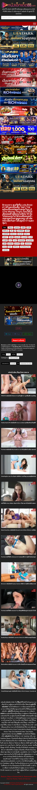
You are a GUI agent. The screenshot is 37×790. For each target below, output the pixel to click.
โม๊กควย (10, 227)
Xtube (10, 246)
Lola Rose (5, 250)
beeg (4, 246)
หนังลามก (13, 234)
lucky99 (13, 363)
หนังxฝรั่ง (20, 234)
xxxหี (30, 237)
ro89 (4, 243)
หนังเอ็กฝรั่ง (6, 234)
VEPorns (16, 246)
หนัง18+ (5, 237)
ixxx (22, 243)
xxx (10, 240)
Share (9, 334)
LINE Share (27, 334)
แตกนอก (17, 227)
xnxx (14, 240)
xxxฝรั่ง (5, 240)
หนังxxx (27, 234)
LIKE (19, 328)
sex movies (29, 240)
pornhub (10, 243)
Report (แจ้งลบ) (18, 340)
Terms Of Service (24, 779)
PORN (11, 358)
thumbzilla (21, 240)
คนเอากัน (17, 237)
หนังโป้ (27, 230)
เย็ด (12, 230)
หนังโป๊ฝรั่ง (20, 230)
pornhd (17, 243)
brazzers (28, 243)
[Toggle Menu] (34, 24)
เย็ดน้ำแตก (6, 230)
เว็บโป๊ (28, 227)
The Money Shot (25, 246)
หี (15, 230)
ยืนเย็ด (11, 237)
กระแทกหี (24, 237)
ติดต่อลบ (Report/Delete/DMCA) (12, 776)
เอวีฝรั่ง (23, 227)
